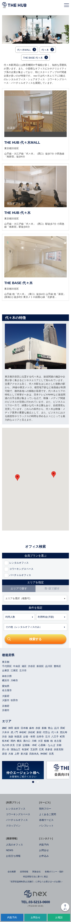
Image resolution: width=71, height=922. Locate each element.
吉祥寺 (40, 736)
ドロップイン (13, 825)
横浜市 (5, 680)
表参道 (48, 749)
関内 (13, 740)
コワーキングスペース (18, 814)
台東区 (5, 670)
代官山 (46, 732)
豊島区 (57, 666)
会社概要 (12, 871)
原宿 (4, 753)
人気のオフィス (14, 844)
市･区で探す (52, 588)
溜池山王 (15, 749)
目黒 (51, 753)
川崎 (34, 740)
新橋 (44, 728)
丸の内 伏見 (8, 745)
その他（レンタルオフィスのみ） (24, 627)
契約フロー (45, 808)
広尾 (41, 749)
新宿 (39, 732)
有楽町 (25, 749)
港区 (24, 666)
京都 (59, 745)
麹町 (4, 728)
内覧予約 (44, 844)
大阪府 (5, 696)
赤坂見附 (58, 749)
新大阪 (24, 753)
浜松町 (31, 732)
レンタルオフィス (15, 808)
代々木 (55, 732)
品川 (56, 728)
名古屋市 (7, 690)
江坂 (18, 745)
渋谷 (4, 736)
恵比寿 (63, 732)
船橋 (46, 740)
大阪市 (5, 700)
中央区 (16, 666)
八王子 (55, 736)
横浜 (19, 740)
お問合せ (44, 850)
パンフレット (46, 825)
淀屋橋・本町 (29, 745)
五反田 (34, 749)
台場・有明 (29, 736)
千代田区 (7, 666)
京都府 (5, 706)
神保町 (44, 753)
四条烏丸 (34, 753)
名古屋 (57, 740)
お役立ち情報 (13, 856)
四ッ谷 (5, 749)
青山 (50, 728)
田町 (62, 728)
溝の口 (26, 740)
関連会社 (36, 871)
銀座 (16, 728)
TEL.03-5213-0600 (35, 902)
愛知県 (5, 686)
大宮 (40, 740)
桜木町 (5, 740)
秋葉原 (18, 736)
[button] (17, 477)
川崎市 (14, 680)
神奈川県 (7, 676)
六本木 (5, 732)
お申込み (44, 856)
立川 (47, 736)
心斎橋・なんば (46, 745)
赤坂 (38, 728)
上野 (16, 753)
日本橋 (24, 728)
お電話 (59, 917)
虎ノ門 (14, 732)
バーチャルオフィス (17, 820)
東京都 (5, 662)
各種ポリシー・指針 (54, 871)
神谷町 (23, 732)
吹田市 (14, 700)
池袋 (10, 736)
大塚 (10, 753)
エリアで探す (19, 588)
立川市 (23, 670)
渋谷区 (31, 666)
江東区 (14, 670)
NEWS (9, 850)
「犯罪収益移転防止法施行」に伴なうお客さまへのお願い (35, 881)
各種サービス (46, 820)
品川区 (48, 666)
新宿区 (40, 666)
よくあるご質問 (47, 814)
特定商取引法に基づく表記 (35, 876)
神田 (10, 728)
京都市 (5, 710)
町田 (62, 736)
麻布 (31, 728)
